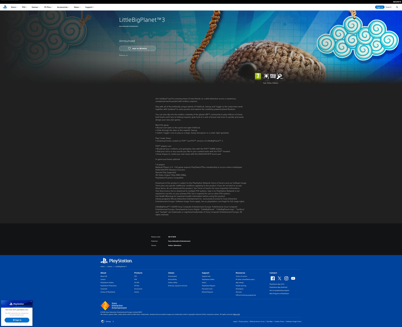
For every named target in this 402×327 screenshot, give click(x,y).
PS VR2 (136, 282)
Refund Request (207, 292)
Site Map (270, 321)
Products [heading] (138, 273)
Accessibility (172, 279)
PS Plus (47, 7)
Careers (103, 279)
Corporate (103, 289)
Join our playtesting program (279, 290)
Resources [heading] (240, 273)
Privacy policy (243, 321)
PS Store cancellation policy (245, 279)
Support (88, 7)
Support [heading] (205, 273)
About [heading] (103, 273)
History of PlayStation (107, 292)
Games (35, 7)
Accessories (62, 7)
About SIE (103, 276)
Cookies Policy (279, 321)
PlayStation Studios (107, 282)
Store (13, 7)
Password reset (207, 289)
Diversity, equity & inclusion (177, 286)
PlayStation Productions (108, 286)
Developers (240, 289)
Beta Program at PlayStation (279, 293)
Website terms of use (257, 321)
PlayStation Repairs (208, 286)
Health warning (241, 286)
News (76, 7)
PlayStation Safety (208, 279)
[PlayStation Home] (5, 7)
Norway (108, 321)
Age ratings (240, 282)
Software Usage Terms (294, 321)
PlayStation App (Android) (278, 287)
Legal (235, 321)
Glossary (239, 292)
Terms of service (241, 276)
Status (204, 282)
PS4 (135, 279)
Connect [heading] (273, 273)
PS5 (23, 7)
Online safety (172, 282)
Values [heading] (171, 273)
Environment (172, 276)
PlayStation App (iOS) (277, 284)
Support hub (206, 276)
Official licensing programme (246, 295)
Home (102, 266)
